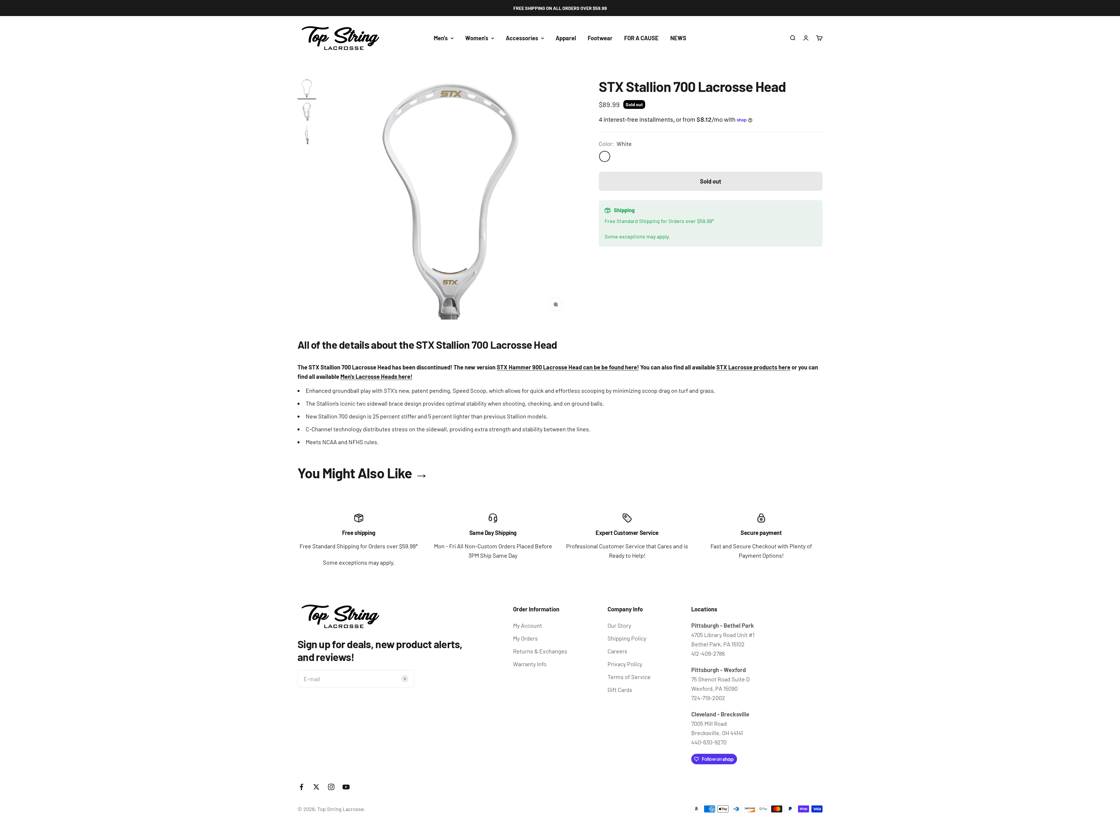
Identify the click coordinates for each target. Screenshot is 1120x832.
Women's (476, 37)
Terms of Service (629, 676)
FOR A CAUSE (641, 37)
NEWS (678, 37)
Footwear (600, 37)
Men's (441, 37)
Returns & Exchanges (540, 651)
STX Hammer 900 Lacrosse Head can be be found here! (568, 367)
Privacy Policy (625, 663)
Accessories (522, 37)
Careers (617, 651)
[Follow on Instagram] (331, 787)
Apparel (566, 37)
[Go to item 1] (307, 89)
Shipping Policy (627, 638)
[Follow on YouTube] (346, 787)
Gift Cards (620, 689)
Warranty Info (530, 663)
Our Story (619, 625)
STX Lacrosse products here (753, 367)
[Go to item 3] (307, 135)
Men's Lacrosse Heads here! (376, 376)
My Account (527, 625)
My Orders (525, 638)
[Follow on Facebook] (301, 787)
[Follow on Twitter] (316, 787)
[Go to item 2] (307, 112)
